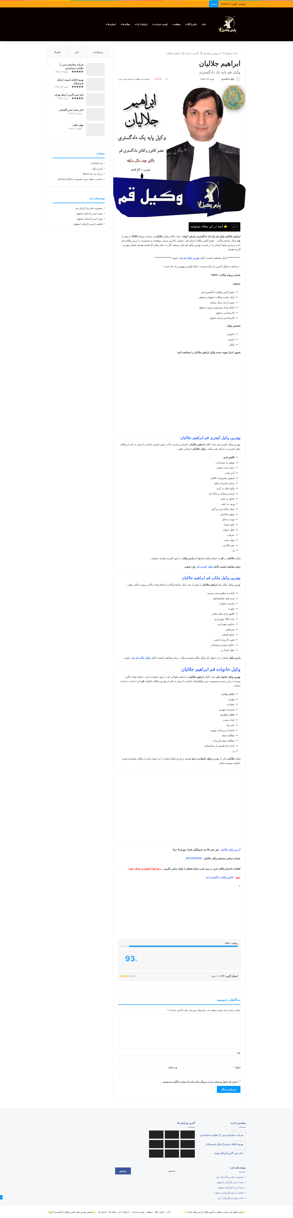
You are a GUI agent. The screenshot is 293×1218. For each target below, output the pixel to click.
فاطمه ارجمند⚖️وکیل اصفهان (88, 224)
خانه (204, 24)
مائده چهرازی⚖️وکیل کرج (231, 1198)
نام (238, 1052)
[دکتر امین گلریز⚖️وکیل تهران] (95, 99)
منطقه (177, 24)
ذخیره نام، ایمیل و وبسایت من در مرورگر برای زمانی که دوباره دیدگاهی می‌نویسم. (200, 1081)
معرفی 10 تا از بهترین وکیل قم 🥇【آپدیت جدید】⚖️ (207, 53)
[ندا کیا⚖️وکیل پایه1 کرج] (156, 1153)
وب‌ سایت (172, 1067)
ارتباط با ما (142, 24)
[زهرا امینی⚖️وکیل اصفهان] (156, 1135)
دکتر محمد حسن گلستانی (71, 109)
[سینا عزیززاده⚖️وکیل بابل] (187, 1153)
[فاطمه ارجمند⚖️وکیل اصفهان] (156, 1144)
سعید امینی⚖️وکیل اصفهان (89, 213)
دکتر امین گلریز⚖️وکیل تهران (69, 94)
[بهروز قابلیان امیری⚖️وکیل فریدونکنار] (95, 84)
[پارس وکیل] (229, 24)
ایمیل (237, 1067)
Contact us (97, 163)
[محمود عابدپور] (187, 1144)
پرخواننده (98, 52)
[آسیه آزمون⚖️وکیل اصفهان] (172, 1153)
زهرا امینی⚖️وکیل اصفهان (89, 218)
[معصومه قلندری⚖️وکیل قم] (187, 1135)
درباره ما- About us (93, 173)
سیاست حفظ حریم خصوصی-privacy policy (80, 179)
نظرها (57, 52)
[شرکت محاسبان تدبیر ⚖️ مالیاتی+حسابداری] (95, 69)
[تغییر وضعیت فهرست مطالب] (233, 227)
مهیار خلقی (78, 124)
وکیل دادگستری (227, 79)
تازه (77, 52)
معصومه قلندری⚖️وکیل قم (89, 208)
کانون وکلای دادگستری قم (219, 877)
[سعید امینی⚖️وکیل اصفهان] (172, 1135)
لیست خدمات (161, 24)
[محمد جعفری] (172, 1144)
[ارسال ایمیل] (220, 79)
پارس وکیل (97, 168)
